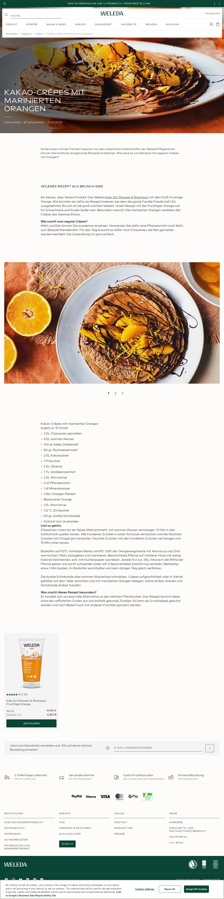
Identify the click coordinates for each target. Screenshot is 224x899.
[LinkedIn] (27, 880)
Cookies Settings (144, 889)
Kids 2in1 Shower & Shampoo (127, 197)
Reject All (170, 889)
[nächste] (219, 3)
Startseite (12, 33)
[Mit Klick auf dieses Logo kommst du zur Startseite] (112, 13)
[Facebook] (6, 880)
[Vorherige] (214, 3)
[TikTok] (42, 880)
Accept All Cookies (196, 889)
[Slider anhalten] (4, 3)
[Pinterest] (35, 880)
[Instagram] (13, 880)
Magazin (27, 33)
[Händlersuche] (209, 748)
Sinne (39, 33)
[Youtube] (20, 880)
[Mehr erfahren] (193, 864)
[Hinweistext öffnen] (108, 748)
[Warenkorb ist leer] (218, 24)
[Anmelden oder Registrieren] (211, 24)
